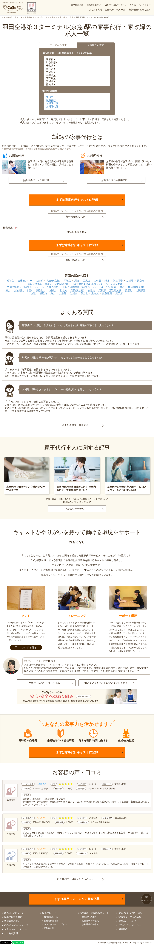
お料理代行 (52, 106)
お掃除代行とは (51, 917)
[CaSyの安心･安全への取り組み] (77, 696)
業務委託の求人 (94, 5)
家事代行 (51, 100)
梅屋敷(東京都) (136, 287)
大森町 (39, 280)
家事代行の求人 (89, 917)
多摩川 (128, 290)
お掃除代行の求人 (90, 920)
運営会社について (128, 921)
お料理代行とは (51, 920)
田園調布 (140, 290)
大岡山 (52, 290)
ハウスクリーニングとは (55, 924)
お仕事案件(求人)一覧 (115, 9)
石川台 (91, 290)
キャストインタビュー (140, 5)
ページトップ (146, 900)
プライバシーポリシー (130, 925)
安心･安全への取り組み (140, 9)
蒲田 (8, 290)
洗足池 (102, 290)
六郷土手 (40, 290)
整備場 (129, 280)
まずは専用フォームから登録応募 (77, 899)
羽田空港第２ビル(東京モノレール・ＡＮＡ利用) (33, 287)
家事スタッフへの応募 (130, 917)
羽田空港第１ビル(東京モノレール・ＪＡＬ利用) (97, 284)
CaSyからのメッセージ (115, 5)
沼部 (33, 293)
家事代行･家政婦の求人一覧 (36, 17)
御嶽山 (43, 293)
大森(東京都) (53, 280)
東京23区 (61, 17)
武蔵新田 (107, 293)
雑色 (29, 290)
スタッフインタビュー (15, 929)
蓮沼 (122, 287)
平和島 (67, 280)
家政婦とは (49, 928)
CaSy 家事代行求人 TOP (12, 17)
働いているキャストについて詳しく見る (106, 682)
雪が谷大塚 (115, 290)
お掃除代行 (52, 103)
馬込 (76, 280)
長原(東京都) (77, 290)
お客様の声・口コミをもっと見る (75, 879)
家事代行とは (77, 5)
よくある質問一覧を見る (75, 425)
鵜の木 (84, 293)
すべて (49, 97)
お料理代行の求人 (90, 924)
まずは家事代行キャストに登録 (77, 199)
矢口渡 (119, 293)
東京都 (52, 17)
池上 (53, 293)
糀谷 (107, 280)
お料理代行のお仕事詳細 (114, 180)
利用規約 (123, 929)
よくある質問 (95, 9)
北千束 (63, 290)
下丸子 (95, 293)
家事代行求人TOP (75, 216)
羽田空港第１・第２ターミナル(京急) (48, 284)
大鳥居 (97, 280)
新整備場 (118, 280)
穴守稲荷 (111, 287)
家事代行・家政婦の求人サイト (12, 2)
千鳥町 (62, 293)
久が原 (73, 293)
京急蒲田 (19, 290)
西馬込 (86, 280)
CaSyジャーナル (75, 508)
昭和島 (10, 280)
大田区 (70, 17)
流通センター (25, 280)
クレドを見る (29, 647)
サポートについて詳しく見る (44, 682)
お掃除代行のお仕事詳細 (36, 180)
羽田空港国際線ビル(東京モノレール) (83, 287)
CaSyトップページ (13, 913)
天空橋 (140, 280)
